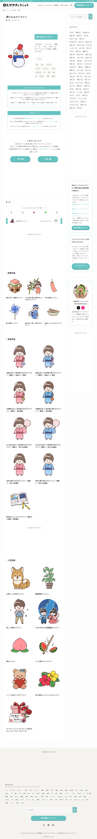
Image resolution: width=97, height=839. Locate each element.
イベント (82, 98)
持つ (81, 48)
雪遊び (53, 76)
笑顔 (78, 89)
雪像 (48, 76)
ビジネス (88, 64)
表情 (83, 101)
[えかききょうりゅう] (15, 5)
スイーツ (88, 61)
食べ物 (73, 42)
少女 (72, 92)
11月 (37, 65)
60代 (86, 89)
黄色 (78, 51)
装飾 (72, 57)
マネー (87, 76)
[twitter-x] (88, 1)
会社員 (86, 32)
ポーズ (79, 83)
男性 (83, 105)
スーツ (80, 70)
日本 (72, 61)
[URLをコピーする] (57, 212)
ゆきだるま (38, 72)
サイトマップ (71, 833)
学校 (79, 61)
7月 (72, 95)
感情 (79, 35)
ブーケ (73, 98)
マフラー (53, 68)
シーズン (38, 68)
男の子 (80, 54)
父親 (80, 67)
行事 (87, 86)
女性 (86, 92)
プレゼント (74, 105)
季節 (9, 20)
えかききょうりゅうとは (28, 833)
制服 (87, 67)
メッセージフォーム (49, 121)
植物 (79, 86)
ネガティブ (74, 101)
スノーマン (46, 68)
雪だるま (42, 76)
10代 (79, 64)
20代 (84, 95)
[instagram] (90, 1)
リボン (80, 57)
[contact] (93, 1)
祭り (87, 70)
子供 (79, 108)
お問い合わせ (62, 833)
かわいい (73, 39)
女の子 (88, 42)
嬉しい (73, 73)
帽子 (54, 72)
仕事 (81, 39)
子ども (81, 73)
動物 (85, 51)
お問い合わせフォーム (46, 149)
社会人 (88, 57)
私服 (72, 35)
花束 (72, 64)
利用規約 (27, 118)
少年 (89, 45)
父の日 (73, 67)
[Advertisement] (34, 181)
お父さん (80, 45)
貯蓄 (87, 83)
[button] (11, 212)
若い (79, 76)
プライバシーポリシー (37, 118)
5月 (81, 42)
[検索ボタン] (71, 5)
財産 (72, 108)
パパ (79, 92)
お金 (72, 45)
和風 (78, 32)
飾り (87, 79)
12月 (42, 65)
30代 (72, 79)
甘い (72, 86)
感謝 (72, 70)
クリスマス (49, 65)
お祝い (88, 54)
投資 (72, 54)
